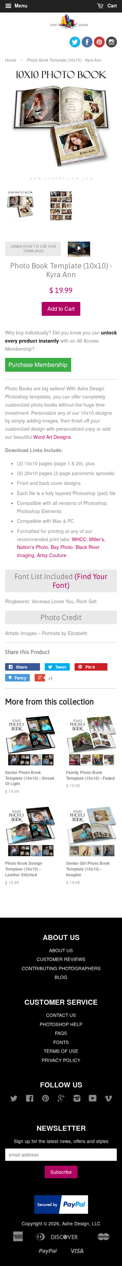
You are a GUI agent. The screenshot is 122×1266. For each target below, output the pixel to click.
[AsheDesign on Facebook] (87, 45)
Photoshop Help (61, 1024)
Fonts (61, 1042)
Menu (20, 5)
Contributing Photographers (61, 968)
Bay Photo (62, 547)
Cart (111, 5)
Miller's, (97, 539)
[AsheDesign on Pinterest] (99, 45)
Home (10, 60)
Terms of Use (61, 1050)
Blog (61, 977)
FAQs (61, 1032)
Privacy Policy (61, 1060)
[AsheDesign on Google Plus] (61, 1099)
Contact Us (61, 1015)
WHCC (79, 539)
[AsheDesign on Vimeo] (108, 1099)
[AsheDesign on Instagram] (111, 45)
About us (61, 950)
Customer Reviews (61, 959)
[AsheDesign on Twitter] (74, 45)
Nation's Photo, (33, 547)
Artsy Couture (51, 555)
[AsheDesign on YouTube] (93, 1099)
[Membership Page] (38, 369)
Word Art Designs (52, 436)
